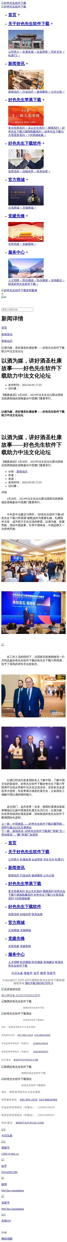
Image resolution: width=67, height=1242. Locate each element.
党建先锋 (16, 216)
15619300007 (40, 1051)
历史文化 (58, 51)
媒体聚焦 (44, 91)
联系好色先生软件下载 (23, 284)
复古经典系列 (18, 127)
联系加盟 (43, 171)
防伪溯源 (30, 280)
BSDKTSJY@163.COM (26, 1060)
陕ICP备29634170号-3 (39, 983)
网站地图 (6, 1238)
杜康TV (14, 55)
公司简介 (15, 51)
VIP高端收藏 (37, 135)
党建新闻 (29, 244)
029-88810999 (42, 1035)
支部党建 (15, 244)
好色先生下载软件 (24, 143)
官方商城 (16, 179)
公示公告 (58, 91)
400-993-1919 (25, 1035)
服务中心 (16, 252)
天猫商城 (29, 207)
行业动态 (30, 91)
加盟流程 (15, 171)
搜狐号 (28, 973)
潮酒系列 (55, 127)
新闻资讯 (16, 63)
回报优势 (30, 171)
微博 (43, 973)
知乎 (36, 973)
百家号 (51, 973)
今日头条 (17, 973)
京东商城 (15, 207)
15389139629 (40, 1043)
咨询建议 (58, 280)
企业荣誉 (44, 51)
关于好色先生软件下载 (28, 23)
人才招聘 (15, 280)
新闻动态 (15, 91)
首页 (12, 15)
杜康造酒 (30, 51)
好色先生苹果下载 (24, 99)
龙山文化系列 (38, 127)
